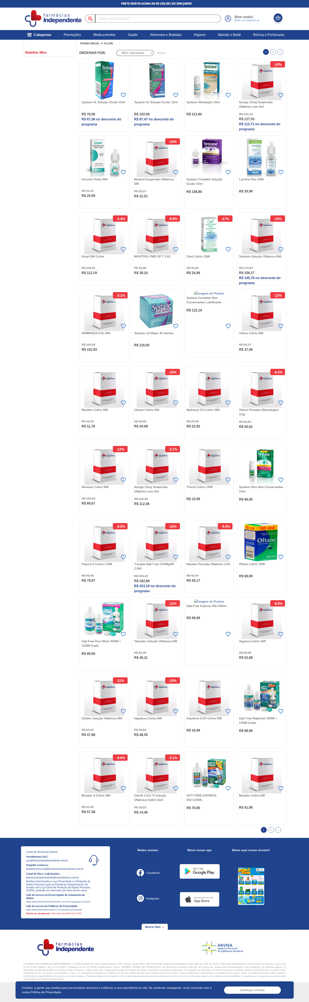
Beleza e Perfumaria (268, 35)
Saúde (133, 35)
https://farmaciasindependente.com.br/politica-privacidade (54, 909)
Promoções (72, 35)
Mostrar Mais (153, 927)
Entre (238, 20)
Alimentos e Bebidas (165, 35)
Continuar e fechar (252, 990)
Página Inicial (90, 43)
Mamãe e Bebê (229, 35)
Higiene (200, 35)
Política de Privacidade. (46, 992)
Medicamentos (104, 35)
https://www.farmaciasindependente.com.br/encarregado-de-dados (58, 901)
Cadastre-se (252, 20)
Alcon (108, 43)
